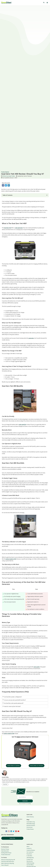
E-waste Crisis (30, 859)
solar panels (37, 667)
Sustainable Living (31, 821)
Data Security (30, 861)
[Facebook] (6, 831)
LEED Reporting (30, 857)
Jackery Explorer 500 (11, 559)
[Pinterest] (16, 831)
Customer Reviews (31, 850)
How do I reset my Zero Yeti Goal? (12, 706)
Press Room (29, 853)
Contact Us (29, 848)
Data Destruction (5, 851)
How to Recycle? (5, 865)
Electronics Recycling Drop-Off (8, 859)
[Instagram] (9, 831)
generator (31, 338)
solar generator (19, 228)
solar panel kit (22, 424)
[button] (43, 2)
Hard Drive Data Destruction (7, 861)
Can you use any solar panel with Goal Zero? (15, 700)
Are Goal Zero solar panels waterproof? (13, 703)
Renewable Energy (31, 823)
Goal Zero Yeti (7, 228)
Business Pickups (5, 849)
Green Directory (30, 816)
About (28, 846)
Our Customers (30, 852)
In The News (29, 855)
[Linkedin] (11, 831)
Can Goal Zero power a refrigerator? (13, 697)
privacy (29, 803)
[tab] (25, 696)
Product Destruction (5, 854)
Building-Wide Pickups (6, 852)
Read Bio (5, 784)
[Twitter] (13, 831)
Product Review (30, 829)
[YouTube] (18, 831)
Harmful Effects (30, 864)
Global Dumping (30, 863)
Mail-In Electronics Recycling (7, 863)
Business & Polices (31, 825)
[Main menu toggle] (47, 2)
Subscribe (12, 838)
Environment (29, 827)
